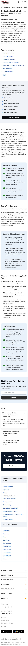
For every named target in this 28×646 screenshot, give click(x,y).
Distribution (6, 530)
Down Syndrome (8, 486)
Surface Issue (7, 543)
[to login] (22, 2)
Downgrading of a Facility (10, 511)
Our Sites (4, 598)
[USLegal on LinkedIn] (8, 607)
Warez (5, 559)
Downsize (6, 490)
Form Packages (6, 570)
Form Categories (7, 575)
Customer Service (7, 580)
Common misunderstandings (11, 62)
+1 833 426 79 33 (6, 613)
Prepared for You (7, 589)
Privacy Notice (23, 642)
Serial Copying (7, 549)
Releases (5, 534)
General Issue (7, 552)
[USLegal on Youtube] (12, 607)
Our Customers (6, 594)
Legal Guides (5, 584)
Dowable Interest (8, 519)
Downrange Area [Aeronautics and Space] (13, 515)
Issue (4, 537)
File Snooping (7, 555)
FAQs (4, 75)
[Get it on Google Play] (18, 631)
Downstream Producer (9, 498)
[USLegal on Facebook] (5, 607)
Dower (5, 493)
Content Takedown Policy (6, 644)
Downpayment (7, 502)
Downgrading (7, 505)
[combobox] (14, 392)
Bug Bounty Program (17, 644)
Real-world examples (9, 59)
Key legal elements (8, 56)
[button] (25, 2)
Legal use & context (8, 53)
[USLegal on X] (2, 607)
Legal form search (8, 71)
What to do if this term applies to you (13, 65)
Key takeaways (7, 68)
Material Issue (7, 546)
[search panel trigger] (19, 2)
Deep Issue (6, 540)
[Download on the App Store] (6, 631)
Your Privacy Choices (5, 642)
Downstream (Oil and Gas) (10, 508)
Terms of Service (15, 642)
